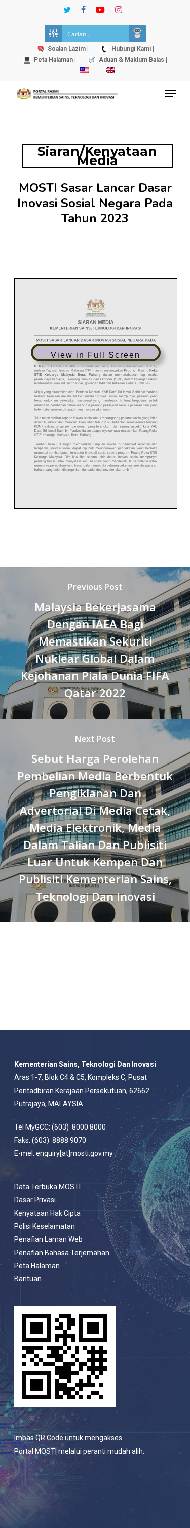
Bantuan (28, 1279)
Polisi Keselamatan (44, 1226)
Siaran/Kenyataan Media (97, 156)
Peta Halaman (37, 1266)
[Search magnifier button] (137, 33)
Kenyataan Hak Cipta (47, 1213)
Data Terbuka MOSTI (47, 1187)
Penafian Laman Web (48, 1239)
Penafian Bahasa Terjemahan (61, 1253)
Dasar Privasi (35, 1200)
